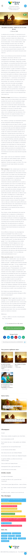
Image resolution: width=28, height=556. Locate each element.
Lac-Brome (4, 535)
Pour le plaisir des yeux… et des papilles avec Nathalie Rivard (13, 443)
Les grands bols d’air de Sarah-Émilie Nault (11, 446)
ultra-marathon (5, 541)
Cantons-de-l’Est (16, 533)
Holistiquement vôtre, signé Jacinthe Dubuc (11, 466)
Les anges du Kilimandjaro (7, 476)
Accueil (3, 433)
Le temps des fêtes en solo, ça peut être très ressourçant (11, 480)
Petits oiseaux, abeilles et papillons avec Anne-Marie (13, 436)
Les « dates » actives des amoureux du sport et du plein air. (13, 488)
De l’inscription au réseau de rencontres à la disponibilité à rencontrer (7, 386)
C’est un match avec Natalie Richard (9, 463)
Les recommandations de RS (7, 439)
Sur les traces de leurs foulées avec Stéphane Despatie (13, 455)
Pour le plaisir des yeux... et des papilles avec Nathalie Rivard (11, 519)
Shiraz (10, 538)
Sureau (14, 538)
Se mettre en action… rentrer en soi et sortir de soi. (12, 492)
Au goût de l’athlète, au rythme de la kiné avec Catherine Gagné (11, 459)
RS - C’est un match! (6, 523)
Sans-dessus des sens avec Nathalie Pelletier (11, 452)
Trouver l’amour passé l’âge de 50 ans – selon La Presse (13, 484)
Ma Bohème (11, 535)
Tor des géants (22, 538)
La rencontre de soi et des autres (15, 323)
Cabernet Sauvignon (6, 533)
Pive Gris (18, 535)
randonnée (4, 538)
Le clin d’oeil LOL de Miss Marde (8, 449)
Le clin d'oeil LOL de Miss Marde (9, 508)
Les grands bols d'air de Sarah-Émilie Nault (11, 511)
